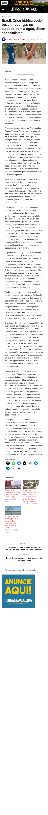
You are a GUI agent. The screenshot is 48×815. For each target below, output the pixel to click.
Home (3, 16)
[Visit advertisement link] (24, 3)
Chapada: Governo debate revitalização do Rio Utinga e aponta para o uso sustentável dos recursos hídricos (30, 495)
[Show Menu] (3, 9)
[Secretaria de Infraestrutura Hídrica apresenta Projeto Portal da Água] (13, 484)
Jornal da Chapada (17, 39)
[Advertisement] (24, 711)
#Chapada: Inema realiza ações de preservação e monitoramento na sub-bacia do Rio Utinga (11, 522)
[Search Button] (45, 9)
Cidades (9, 16)
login (13, 570)
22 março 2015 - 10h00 (35, 39)
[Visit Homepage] (24, 9)
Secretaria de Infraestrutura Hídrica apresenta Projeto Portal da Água (12, 493)
